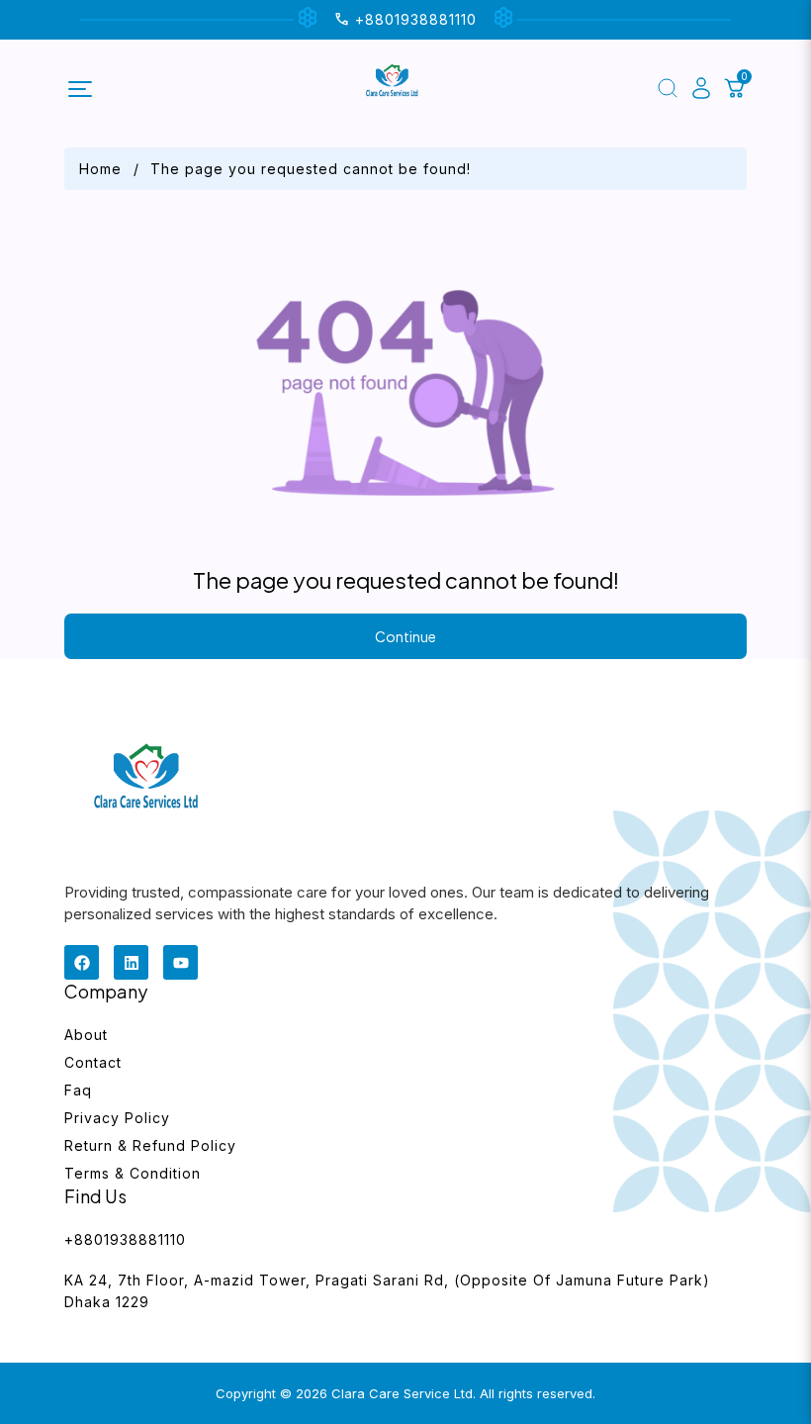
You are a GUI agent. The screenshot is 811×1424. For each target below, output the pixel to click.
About (86, 1034)
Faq (78, 1090)
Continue (405, 636)
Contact (93, 1062)
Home (100, 168)
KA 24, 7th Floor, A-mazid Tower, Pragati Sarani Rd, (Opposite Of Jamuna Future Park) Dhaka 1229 (387, 1291)
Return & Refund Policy (150, 1145)
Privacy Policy (117, 1117)
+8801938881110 (125, 1239)
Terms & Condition (132, 1173)
